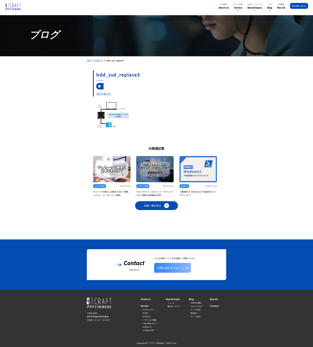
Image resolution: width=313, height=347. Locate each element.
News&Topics (173, 299)
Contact (214, 305)
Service (144, 305)
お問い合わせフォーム (170, 268)
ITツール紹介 (196, 316)
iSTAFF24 (146, 316)
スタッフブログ (197, 306)
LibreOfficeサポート (150, 323)
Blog (191, 299)
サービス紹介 (196, 309)
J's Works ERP (148, 330)
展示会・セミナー (174, 306)
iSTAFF (145, 313)
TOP (89, 60)
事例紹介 (194, 313)
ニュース (171, 303)
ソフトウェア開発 (149, 320)
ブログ (97, 60)
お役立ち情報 (196, 303)
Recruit (214, 299)
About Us (146, 299)
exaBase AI (147, 327)
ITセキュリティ (148, 309)
